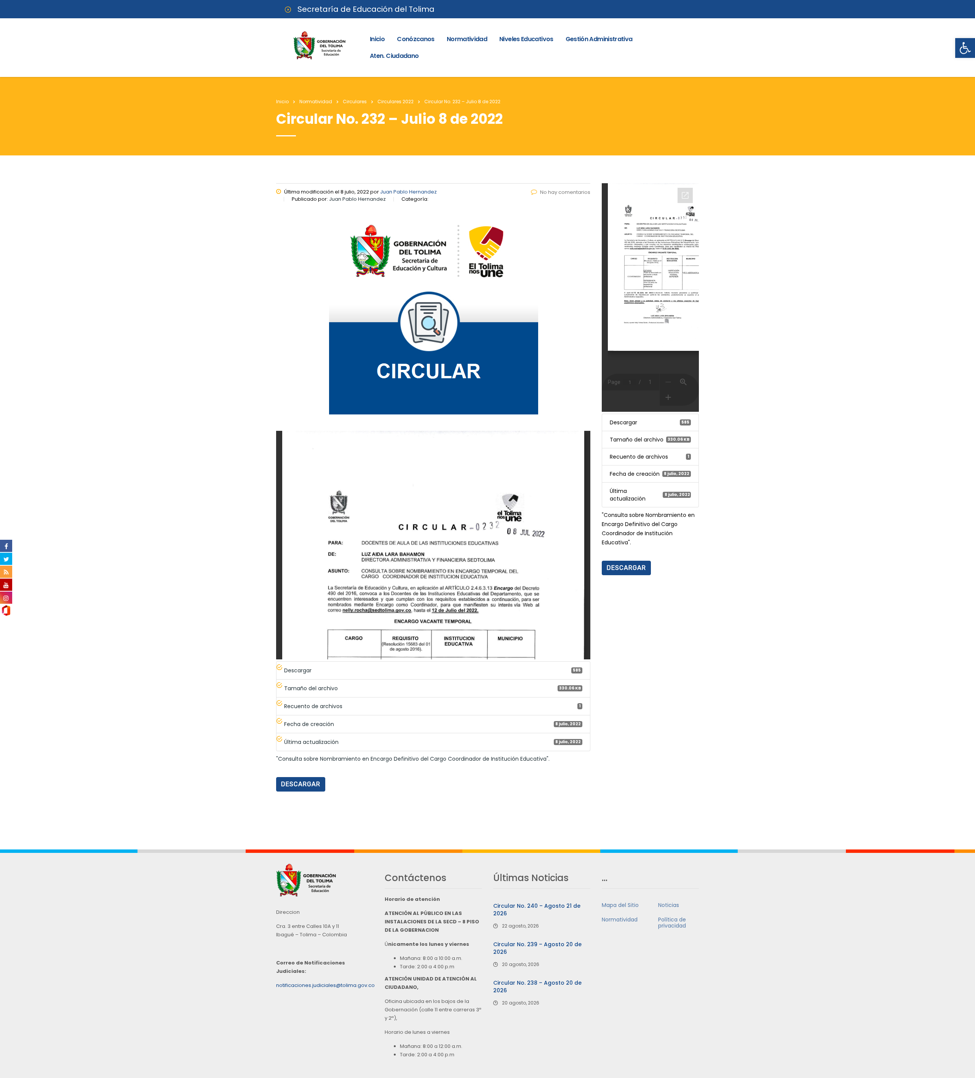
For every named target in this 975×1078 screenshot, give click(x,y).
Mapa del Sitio (620, 905)
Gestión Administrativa (599, 39)
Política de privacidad (672, 922)
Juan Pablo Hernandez (408, 191)
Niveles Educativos (526, 39)
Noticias (668, 905)
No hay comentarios (565, 192)
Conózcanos (416, 39)
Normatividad (467, 39)
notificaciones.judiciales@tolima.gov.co (325, 985)
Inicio (377, 39)
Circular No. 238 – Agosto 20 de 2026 (537, 986)
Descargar (300, 784)
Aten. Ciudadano (394, 55)
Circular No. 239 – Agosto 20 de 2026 (537, 948)
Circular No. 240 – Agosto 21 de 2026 (536, 909)
